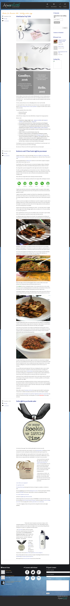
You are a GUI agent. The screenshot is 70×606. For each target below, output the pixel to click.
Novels (65, 6)
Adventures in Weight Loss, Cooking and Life (41, 155)
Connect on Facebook (58, 32)
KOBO (42, 127)
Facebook (27, 572)
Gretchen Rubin (29, 371)
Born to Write (28, 552)
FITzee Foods (29, 160)
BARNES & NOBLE (37, 127)
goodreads (27, 578)
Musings (5, 18)
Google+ (39, 572)
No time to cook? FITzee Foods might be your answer (31, 151)
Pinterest (33, 578)
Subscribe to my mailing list (60, 16)
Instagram (39, 578)
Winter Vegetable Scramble (36, 393)
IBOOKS (46, 127)
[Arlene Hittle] (11, 7)
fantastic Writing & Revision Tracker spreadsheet (28, 106)
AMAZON (31, 127)
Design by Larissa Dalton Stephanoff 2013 (10, 596)
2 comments (6, 405)
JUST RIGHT (21, 492)
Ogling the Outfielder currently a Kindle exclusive (62, 41)
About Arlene (54, 6)
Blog (60, 6)
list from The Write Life (27, 558)
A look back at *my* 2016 (23, 16)
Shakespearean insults (33, 490)
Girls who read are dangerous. (37, 552)
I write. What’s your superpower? (22, 482)
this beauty (42, 501)
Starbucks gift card (39, 450)
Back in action (61, 46)
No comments (7, 155)
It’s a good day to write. (20, 485)
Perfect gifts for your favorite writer (26, 401)
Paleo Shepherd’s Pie (27, 393)
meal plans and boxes (28, 390)
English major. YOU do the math (26, 496)
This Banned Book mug (20, 487)
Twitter (33, 572)
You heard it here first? (10, 575)
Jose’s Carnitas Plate (44, 393)
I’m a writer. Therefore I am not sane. (22, 494)
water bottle (20, 529)
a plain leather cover (35, 501)
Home (47, 6)
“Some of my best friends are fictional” (29, 500)
